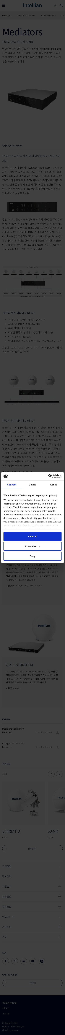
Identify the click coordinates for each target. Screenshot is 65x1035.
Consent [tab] (11, 484)
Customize (30, 546)
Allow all (32, 536)
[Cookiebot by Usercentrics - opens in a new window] (48, 476)
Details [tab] (32, 484)
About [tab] (53, 484)
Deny (32, 556)
